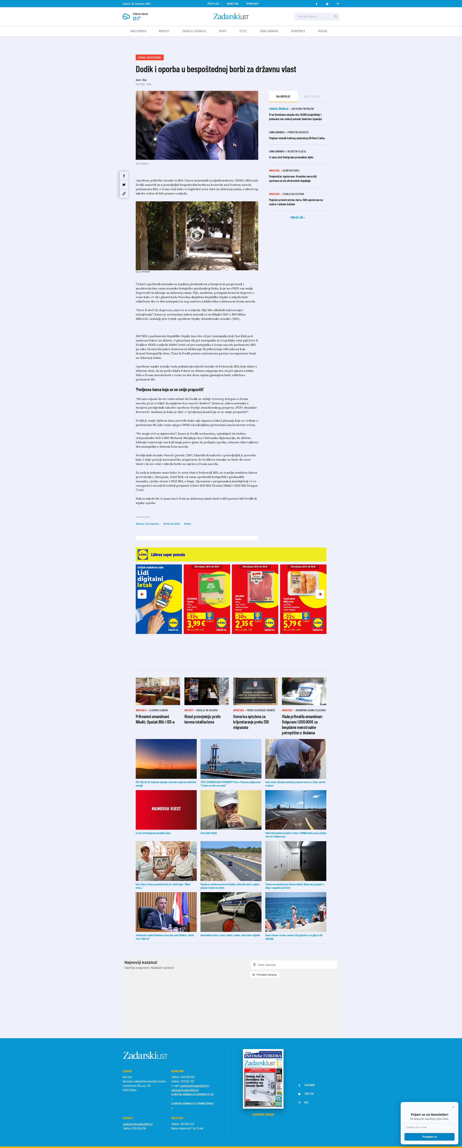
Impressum (252, 3)
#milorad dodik (171, 523)
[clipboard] (123, 193)
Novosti (164, 31)
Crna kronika (269, 31)
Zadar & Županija (194, 31)
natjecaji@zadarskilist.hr (185, 1090)
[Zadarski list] (231, 16)
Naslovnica (138, 31)
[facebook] (316, 2)
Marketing (233, 3)
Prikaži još (297, 217)
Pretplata (213, 3)
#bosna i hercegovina (147, 523)
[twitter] (327, 2)
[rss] (337, 2)
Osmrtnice (298, 31)
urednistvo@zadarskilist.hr (138, 1124)
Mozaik (322, 31)
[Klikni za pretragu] (335, 16)
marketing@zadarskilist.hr (194, 1086)
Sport (223, 31)
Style (243, 31)
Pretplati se (429, 1136)
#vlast (187, 523)
